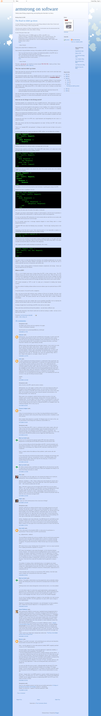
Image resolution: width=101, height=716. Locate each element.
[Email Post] (36, 315)
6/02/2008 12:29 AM (23, 636)
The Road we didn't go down (72, 86)
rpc (26, 317)
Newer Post (19, 699)
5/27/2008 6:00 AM (23, 405)
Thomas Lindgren (23, 408)
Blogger (57, 712)
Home (38, 699)
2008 (67, 78)
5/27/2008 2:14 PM (23, 525)
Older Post (57, 699)
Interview (66, 32)
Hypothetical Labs (79, 51)
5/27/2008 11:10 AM (23, 471)
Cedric (20, 498)
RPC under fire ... (31, 65)
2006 (67, 90)
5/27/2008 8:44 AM (23, 435)
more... (20, 42)
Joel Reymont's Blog (80, 64)
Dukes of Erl (78, 53)
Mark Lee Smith (23, 438)
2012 (67, 74)
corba (20, 317)
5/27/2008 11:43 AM (23, 495)
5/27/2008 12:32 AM (23, 380)
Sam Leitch (21, 528)
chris (20, 359)
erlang (23, 317)
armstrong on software (36, 9)
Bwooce (21, 639)
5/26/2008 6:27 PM (23, 331)
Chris (20, 474)
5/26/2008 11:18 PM (23, 356)
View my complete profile (77, 41)
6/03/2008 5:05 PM (23, 680)
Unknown (21, 334)
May (68, 84)
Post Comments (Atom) (41, 703)
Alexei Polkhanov (23, 609)
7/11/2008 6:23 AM (23, 690)
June (68, 82)
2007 (67, 89)
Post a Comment (21, 693)
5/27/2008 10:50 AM (23, 462)
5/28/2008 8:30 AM (23, 575)
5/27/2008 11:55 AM (23, 502)
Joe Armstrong (76, 39)
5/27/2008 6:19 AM (23, 422)
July (68, 80)
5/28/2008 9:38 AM (23, 606)
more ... (20, 58)
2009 (67, 76)
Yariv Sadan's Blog (79, 59)
